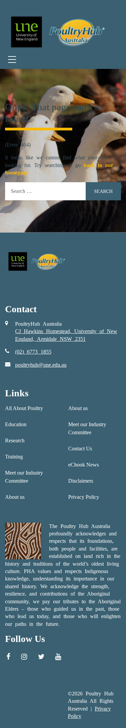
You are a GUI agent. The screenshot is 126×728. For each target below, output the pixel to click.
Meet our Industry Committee (24, 477)
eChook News (83, 465)
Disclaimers (80, 481)
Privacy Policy (83, 497)
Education (16, 424)
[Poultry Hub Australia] (57, 32)
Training (14, 456)
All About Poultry (24, 408)
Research (15, 440)
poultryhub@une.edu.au (41, 365)
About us (15, 497)
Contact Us (80, 448)
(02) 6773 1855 (33, 352)
